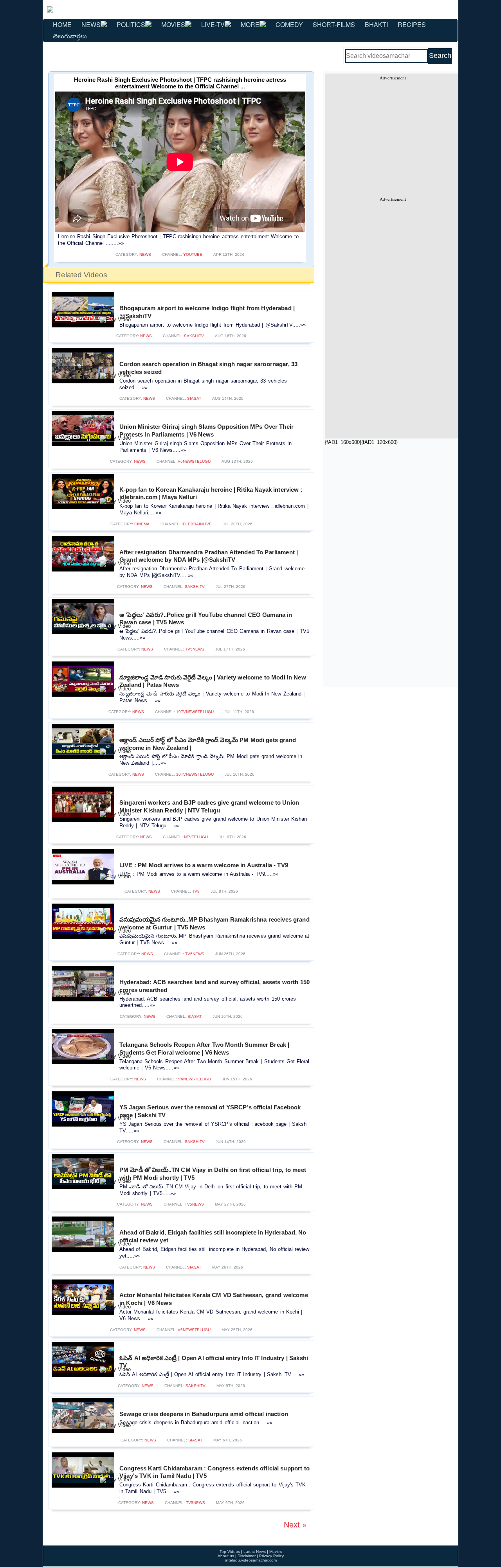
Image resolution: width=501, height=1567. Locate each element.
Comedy (289, 24)
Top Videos (230, 1551)
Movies (173, 24)
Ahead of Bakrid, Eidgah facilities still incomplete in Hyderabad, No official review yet (212, 1236)
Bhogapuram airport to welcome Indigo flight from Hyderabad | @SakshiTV (207, 312)
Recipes (412, 24)
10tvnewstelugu (195, 712)
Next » (295, 1524)
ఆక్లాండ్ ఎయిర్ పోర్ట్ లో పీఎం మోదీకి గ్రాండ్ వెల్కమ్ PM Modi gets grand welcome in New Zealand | (207, 744)
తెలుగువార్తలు (70, 35)
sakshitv (194, 336)
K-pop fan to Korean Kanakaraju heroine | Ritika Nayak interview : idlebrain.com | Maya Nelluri (211, 493)
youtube (192, 254)
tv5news (194, 649)
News (91, 24)
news (145, 254)
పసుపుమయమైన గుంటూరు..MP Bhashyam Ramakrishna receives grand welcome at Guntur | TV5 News (214, 923)
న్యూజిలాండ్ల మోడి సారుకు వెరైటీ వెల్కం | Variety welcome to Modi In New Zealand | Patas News (212, 681)
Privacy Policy (271, 1556)
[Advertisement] (392, 135)
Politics (131, 24)
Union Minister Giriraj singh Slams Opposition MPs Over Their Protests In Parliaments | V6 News (206, 430)
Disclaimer (247, 1556)
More (250, 24)
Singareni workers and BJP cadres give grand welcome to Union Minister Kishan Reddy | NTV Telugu (209, 806)
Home (62, 24)
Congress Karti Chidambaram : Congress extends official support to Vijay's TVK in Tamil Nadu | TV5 (214, 1472)
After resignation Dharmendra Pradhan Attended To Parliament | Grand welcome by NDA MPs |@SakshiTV (208, 556)
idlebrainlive (197, 524)
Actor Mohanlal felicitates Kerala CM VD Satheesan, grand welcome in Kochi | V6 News (213, 1299)
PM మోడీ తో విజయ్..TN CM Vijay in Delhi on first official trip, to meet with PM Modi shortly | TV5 (212, 1173)
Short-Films (334, 24)
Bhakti (376, 24)
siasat (194, 398)
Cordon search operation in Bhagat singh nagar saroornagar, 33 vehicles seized (208, 368)
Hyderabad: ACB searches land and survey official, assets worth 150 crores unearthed (214, 986)
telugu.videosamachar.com (253, 1560)
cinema (142, 524)
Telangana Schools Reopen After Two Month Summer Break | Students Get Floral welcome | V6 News (204, 1048)
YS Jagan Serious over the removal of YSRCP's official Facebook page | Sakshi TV (210, 1111)
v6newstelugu (194, 461)
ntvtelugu (196, 837)
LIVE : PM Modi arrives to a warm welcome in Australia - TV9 (203, 865)
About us (226, 1556)
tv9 (196, 891)
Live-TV (213, 24)
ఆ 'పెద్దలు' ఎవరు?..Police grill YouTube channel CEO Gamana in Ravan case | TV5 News (205, 618)
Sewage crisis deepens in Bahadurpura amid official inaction (203, 1414)
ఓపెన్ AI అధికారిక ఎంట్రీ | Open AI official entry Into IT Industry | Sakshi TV (213, 1362)
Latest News (254, 1551)
